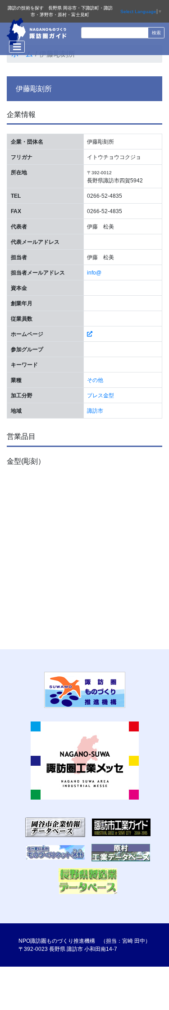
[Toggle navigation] (17, 47)
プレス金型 (100, 395)
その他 (95, 380)
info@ (94, 273)
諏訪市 (95, 411)
